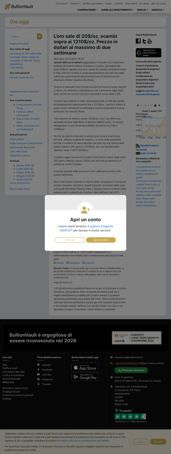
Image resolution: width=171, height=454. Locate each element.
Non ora (70, 239)
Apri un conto (101, 239)
